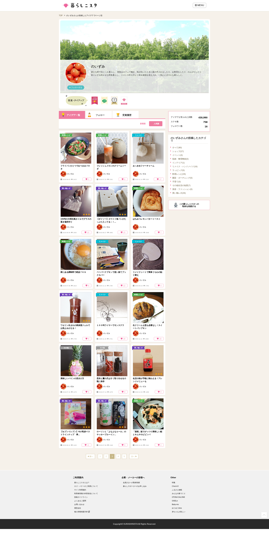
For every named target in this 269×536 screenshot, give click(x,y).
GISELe (175, 501)
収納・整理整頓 (180, 159)
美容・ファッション (182, 189)
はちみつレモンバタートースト (146, 219)
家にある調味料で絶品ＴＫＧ (73, 272)
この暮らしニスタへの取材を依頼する (189, 205)
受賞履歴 (126, 115)
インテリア (178, 163)
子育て (176, 181)
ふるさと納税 (177, 490)
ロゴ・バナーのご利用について (86, 486)
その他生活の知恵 (181, 185)
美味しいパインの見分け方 (72, 378)
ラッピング (178, 170)
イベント (177, 155)
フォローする (76, 87)
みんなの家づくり (178, 493)
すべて (177, 147)
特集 (173, 483)
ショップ (178, 151)
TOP (61, 15)
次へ (133, 456)
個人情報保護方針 (81, 512)
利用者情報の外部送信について (86, 493)
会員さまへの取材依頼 (131, 483)
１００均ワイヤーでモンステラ (110, 325)
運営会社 (77, 508)
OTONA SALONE (178, 497)
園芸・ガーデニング (182, 178)
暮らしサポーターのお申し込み (135, 486)
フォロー (100, 115)
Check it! (175, 486)
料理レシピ (179, 174)
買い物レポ (179, 193)
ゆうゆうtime (177, 508)
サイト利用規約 (80, 490)
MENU (200, 5)
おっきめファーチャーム (143, 166)
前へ (91, 456)
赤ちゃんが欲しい (178, 512)
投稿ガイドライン (81, 497)
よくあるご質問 (80, 501)
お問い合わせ (79, 504)
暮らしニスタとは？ (81, 483)
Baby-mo (175, 504)
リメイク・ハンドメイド (185, 166)
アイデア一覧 (73, 115)
